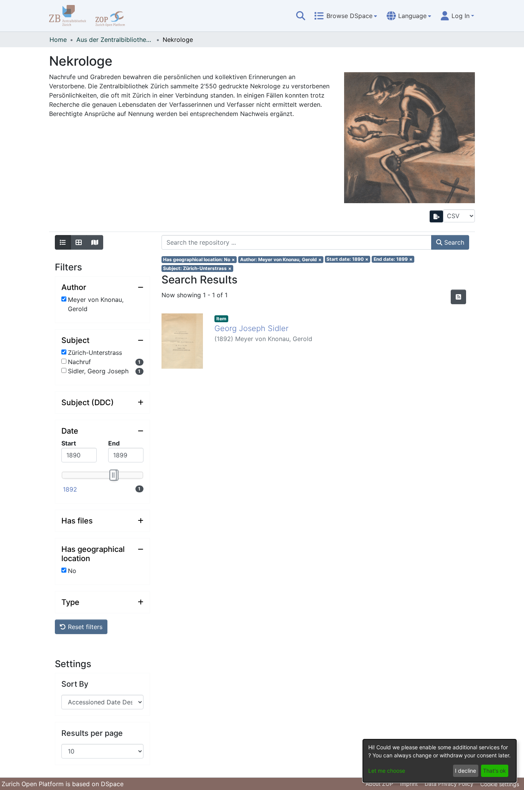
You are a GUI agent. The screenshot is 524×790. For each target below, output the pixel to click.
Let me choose (386, 770)
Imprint (409, 783)
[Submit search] (300, 15)
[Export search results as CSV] (436, 216)
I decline (465, 770)
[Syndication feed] (458, 297)
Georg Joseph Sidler (251, 328)
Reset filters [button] (84, 627)
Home (58, 39)
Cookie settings (499, 784)
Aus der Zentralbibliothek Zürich (114, 39)
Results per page (92, 733)
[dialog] (439, 760)
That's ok (494, 770)
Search (453, 242)
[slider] (112, 475)
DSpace (112, 784)
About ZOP (379, 783)
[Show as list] (63, 242)
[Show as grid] (79, 242)
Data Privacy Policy (449, 783)
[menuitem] (345, 15)
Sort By (74, 684)
